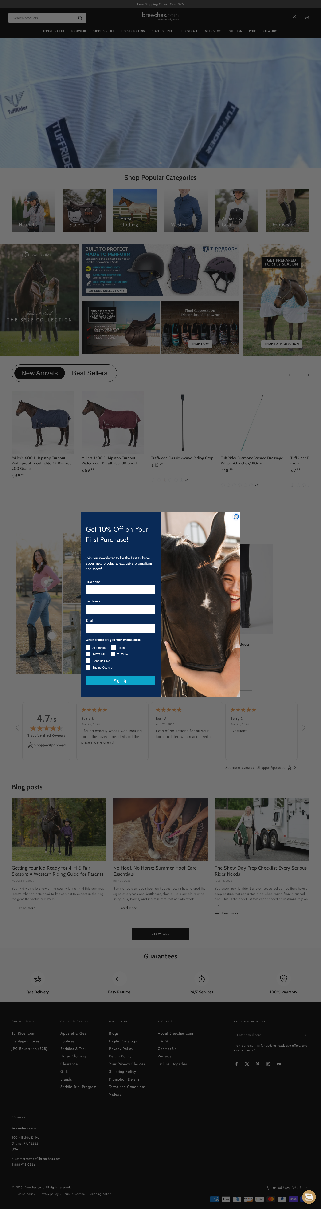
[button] (309, 1197)
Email (89, 620)
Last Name (93, 601)
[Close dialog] (236, 516)
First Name (93, 582)
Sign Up (120, 680)
